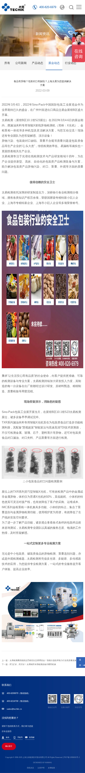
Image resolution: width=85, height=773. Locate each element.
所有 (7, 63)
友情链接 (51, 768)
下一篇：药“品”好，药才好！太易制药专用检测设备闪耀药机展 (29, 664)
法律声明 (40, 768)
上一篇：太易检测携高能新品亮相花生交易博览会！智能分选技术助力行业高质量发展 (39, 660)
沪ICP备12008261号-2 (71, 757)
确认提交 (8, 746)
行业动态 (70, 63)
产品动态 (37, 63)
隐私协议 (30, 768)
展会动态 (54, 63)
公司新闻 (21, 63)
